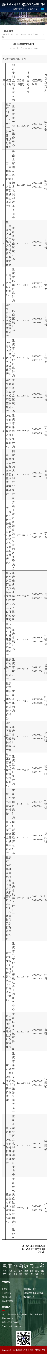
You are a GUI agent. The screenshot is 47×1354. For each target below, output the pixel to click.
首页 (13, 34)
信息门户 (31, 9)
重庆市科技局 (7, 1301)
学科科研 (22, 34)
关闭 (41, 1251)
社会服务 (34, 34)
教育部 (4, 1289)
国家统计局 (6, 1297)
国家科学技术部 (30, 1289)
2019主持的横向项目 (35, 1249)
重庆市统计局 (29, 1297)
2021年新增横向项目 (35, 1246)
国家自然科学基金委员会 (34, 1293)
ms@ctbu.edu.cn (15, 1326)
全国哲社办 (6, 1293)
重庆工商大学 (18, 9)
